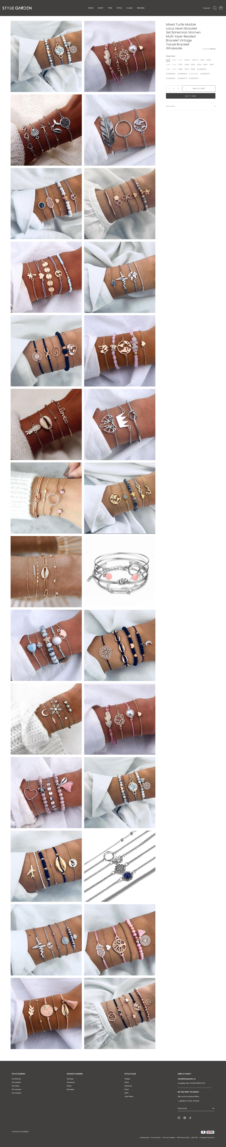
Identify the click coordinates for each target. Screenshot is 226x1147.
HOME (90, 8)
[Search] (214, 8)
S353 (193, 64)
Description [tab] (170, 106)
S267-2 (195, 60)
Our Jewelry (16, 1089)
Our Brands (16, 1079)
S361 (174, 69)
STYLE (119, 8)
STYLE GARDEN (22, 1132)
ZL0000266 (170, 78)
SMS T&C (194, 1138)
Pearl (127, 1089)
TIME (110, 8)
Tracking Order (145, 1138)
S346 (187, 64)
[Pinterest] (185, 1117)
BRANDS (140, 8)
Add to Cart (199, 89)
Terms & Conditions (168, 1138)
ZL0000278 (193, 78)
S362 (180, 69)
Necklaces (71, 1082)
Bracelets (70, 1089)
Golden (127, 1079)
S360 (168, 69)
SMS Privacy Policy (183, 1138)
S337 (180, 64)
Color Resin (129, 1096)
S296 (168, 64)
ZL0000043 (170, 74)
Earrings (70, 1079)
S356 (211, 64)
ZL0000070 (205, 74)
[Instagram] (179, 1117)
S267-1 (188, 60)
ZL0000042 (201, 69)
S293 (209, 60)
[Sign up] (213, 1108)
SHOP (100, 8)
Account (206, 8)
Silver (127, 1082)
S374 (187, 69)
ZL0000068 (193, 74)
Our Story (15, 1086)
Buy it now (190, 96)
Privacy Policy (156, 1138)
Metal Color (170, 56)
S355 (205, 64)
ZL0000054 (182, 74)
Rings (69, 1086)
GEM (126, 1093)
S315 (174, 64)
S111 (180, 60)
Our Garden (16, 1082)
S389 (193, 69)
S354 (199, 64)
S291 (202, 60)
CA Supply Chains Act (207, 1138)
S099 (174, 60)
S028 (168, 60)
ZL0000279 (182, 78)
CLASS (129, 8)
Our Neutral (16, 1093)
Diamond (128, 1086)
